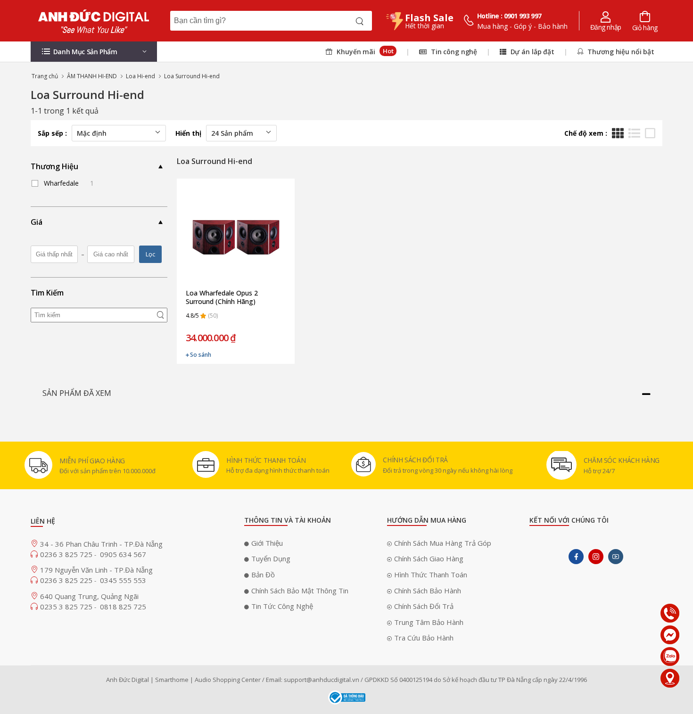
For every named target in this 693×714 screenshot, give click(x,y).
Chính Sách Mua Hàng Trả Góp (442, 543)
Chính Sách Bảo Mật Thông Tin (299, 590)
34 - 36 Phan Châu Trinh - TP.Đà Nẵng (101, 544)
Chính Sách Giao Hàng (428, 558)
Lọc (150, 254)
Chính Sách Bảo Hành (427, 590)
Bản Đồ (263, 574)
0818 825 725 (123, 606)
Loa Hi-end (140, 76)
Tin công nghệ (453, 51)
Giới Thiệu (267, 543)
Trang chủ (45, 76)
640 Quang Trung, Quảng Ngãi (89, 596)
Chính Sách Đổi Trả (424, 606)
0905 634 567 (123, 554)
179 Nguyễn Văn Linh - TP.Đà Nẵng (96, 570)
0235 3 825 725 (67, 606)
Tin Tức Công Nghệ (282, 606)
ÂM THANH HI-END (92, 76)
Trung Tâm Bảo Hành (428, 622)
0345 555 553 (123, 580)
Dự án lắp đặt (531, 51)
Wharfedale (69, 183)
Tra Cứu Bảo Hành (424, 637)
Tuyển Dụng (270, 558)
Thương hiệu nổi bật (620, 51)
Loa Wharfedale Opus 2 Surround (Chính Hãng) (222, 297)
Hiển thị (188, 133)
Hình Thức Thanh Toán (430, 574)
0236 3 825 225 (67, 580)
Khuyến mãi (364, 51)
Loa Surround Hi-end (192, 76)
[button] (94, 51)
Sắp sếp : (52, 133)
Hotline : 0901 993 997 (509, 15)
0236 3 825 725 (67, 554)
